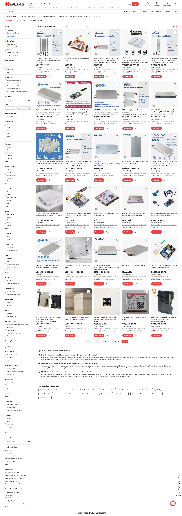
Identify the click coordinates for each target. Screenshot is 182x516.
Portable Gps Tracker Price (88, 390)
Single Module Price (103, 394)
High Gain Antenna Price (142, 390)
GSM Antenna (112, 8)
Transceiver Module (123, 8)
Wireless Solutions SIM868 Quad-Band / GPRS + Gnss (106, 214)
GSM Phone (95, 8)
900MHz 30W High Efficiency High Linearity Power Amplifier (134, 214)
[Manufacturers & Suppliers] (14, 4)
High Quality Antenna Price (162, 390)
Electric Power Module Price (64, 394)
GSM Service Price (156, 394)
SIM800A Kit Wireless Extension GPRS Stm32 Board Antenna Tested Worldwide (78, 215)
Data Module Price (45, 390)
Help (144, 11)
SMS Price (59, 390)
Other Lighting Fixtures (11, 501)
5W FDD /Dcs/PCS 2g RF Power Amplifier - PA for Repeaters (78, 318)
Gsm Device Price (45, 398)
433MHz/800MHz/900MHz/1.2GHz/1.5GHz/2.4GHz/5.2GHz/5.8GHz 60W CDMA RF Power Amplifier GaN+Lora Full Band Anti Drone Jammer (107, 60)
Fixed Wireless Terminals (12, 492)
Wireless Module (70, 8)
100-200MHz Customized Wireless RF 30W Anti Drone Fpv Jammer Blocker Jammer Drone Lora (135, 61)
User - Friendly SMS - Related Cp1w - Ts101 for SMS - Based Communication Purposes (48, 319)
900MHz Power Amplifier (133, 265)
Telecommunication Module (83, 8)
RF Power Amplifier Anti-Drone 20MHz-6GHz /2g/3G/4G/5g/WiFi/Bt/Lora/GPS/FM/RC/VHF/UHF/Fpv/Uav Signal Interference (135, 112)
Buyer (134, 11)
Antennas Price (70, 390)
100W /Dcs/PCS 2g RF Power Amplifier (77, 266)
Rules (177, 11)
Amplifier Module (103, 8)
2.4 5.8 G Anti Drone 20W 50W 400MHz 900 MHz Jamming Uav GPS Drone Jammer (106, 267)
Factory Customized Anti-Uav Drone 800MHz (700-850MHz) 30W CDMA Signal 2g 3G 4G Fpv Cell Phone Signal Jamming (164, 60)
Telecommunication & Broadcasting (15, 504)
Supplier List (21, 20)
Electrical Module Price (120, 394)
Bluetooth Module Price (139, 394)
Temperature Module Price (85, 394)
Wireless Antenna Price (107, 390)
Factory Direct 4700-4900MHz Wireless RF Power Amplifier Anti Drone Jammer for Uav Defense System (78, 164)
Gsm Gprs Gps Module (59, 8)
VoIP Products (9, 498)
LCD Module (8, 495)
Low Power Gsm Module (45, 8)
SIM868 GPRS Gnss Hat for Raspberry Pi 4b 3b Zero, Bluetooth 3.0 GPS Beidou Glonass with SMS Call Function (77, 112)
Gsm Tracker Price (124, 390)
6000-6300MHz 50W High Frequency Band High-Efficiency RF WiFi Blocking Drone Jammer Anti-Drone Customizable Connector (164, 112)
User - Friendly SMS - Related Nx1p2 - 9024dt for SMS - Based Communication (163, 319)
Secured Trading (36, 20)
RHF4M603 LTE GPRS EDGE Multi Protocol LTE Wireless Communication (105, 319)
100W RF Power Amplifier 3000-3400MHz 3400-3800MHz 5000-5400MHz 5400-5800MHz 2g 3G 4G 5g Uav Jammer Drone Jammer (106, 112)
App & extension (155, 11)
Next (124, 341)
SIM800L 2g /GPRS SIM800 (134, 318)
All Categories (10, 11)
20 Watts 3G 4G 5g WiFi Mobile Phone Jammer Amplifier (135, 163)
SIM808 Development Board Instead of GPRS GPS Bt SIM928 (164, 266)
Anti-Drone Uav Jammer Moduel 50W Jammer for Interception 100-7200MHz (49, 163)
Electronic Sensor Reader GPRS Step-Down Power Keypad (164, 214)
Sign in (176, 5)
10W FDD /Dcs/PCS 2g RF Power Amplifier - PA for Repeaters (49, 214)
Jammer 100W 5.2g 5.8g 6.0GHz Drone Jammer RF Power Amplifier (49, 266)
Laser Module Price (45, 394)
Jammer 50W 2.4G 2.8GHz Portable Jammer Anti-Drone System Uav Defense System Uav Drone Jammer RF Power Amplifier (48, 112)
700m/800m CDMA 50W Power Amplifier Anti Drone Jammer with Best (48, 60)
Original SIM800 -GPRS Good (77, 59)
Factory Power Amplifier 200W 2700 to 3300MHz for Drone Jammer (107, 165)
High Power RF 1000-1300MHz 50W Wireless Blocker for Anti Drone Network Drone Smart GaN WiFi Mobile (164, 164)
